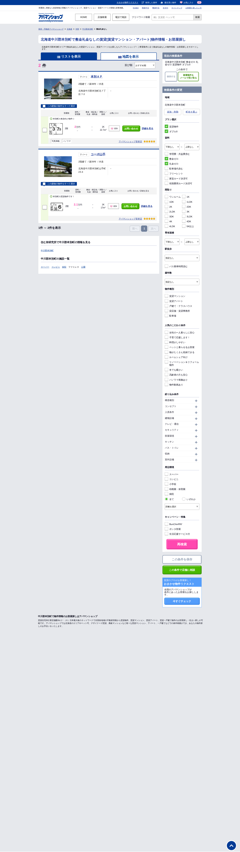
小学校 (172, 484)
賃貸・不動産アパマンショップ (51, 29)
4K (170, 221)
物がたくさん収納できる (181, 352)
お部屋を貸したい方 (193, 8)
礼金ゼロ (173, 163)
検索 (197, 17)
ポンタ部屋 (175, 529)
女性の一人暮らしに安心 (181, 332)
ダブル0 (173, 131)
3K (188, 211)
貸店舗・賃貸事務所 (179, 311)
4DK (189, 221)
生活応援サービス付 (179, 534)
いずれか (191, 499)
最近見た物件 (170, 2)
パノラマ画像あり (178, 380)
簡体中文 (145, 8)
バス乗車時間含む (178, 266)
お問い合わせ (131, 128)
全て (171, 499)
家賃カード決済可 (178, 178)
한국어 (165, 8)
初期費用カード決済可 (180, 183)
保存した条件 (151, 2)
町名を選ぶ (191, 111)
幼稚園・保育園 (177, 489)
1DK (171, 202)
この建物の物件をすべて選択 (61, 106)
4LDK (172, 226)
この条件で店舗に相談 (182, 569)
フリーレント (176, 173)
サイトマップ (176, 8)
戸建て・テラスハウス (180, 306)
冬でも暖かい (176, 370)
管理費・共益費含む (179, 154)
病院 (64, 267)
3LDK (189, 216)
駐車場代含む (176, 168)
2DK (189, 206)
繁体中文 (156, 8)
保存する (171, 76)
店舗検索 (102, 17)
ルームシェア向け (178, 357)
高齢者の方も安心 (178, 374)
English (136, 8)
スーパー (45, 267)
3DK (171, 216)
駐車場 (172, 315)
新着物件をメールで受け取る (188, 76)
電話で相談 (121, 17)
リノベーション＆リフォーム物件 (184, 363)
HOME (83, 17)
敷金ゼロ (173, 159)
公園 (83, 267)
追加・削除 (172, 111)
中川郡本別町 (87, 29)
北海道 (69, 29)
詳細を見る (147, 128)
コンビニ (55, 267)
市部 (77, 29)
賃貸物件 (173, 126)
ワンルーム (175, 197)
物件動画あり (176, 384)
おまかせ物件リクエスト (127, 2)
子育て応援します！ (179, 337)
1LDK (189, 202)
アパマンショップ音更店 (130, 141)
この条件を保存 (182, 559)
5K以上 (190, 226)
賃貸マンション (177, 296)
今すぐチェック (182, 601)
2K (170, 206)
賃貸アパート (176, 301)
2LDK (172, 211)
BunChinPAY (175, 524)
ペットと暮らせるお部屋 (181, 347)
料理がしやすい (177, 342)
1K (188, 197)
